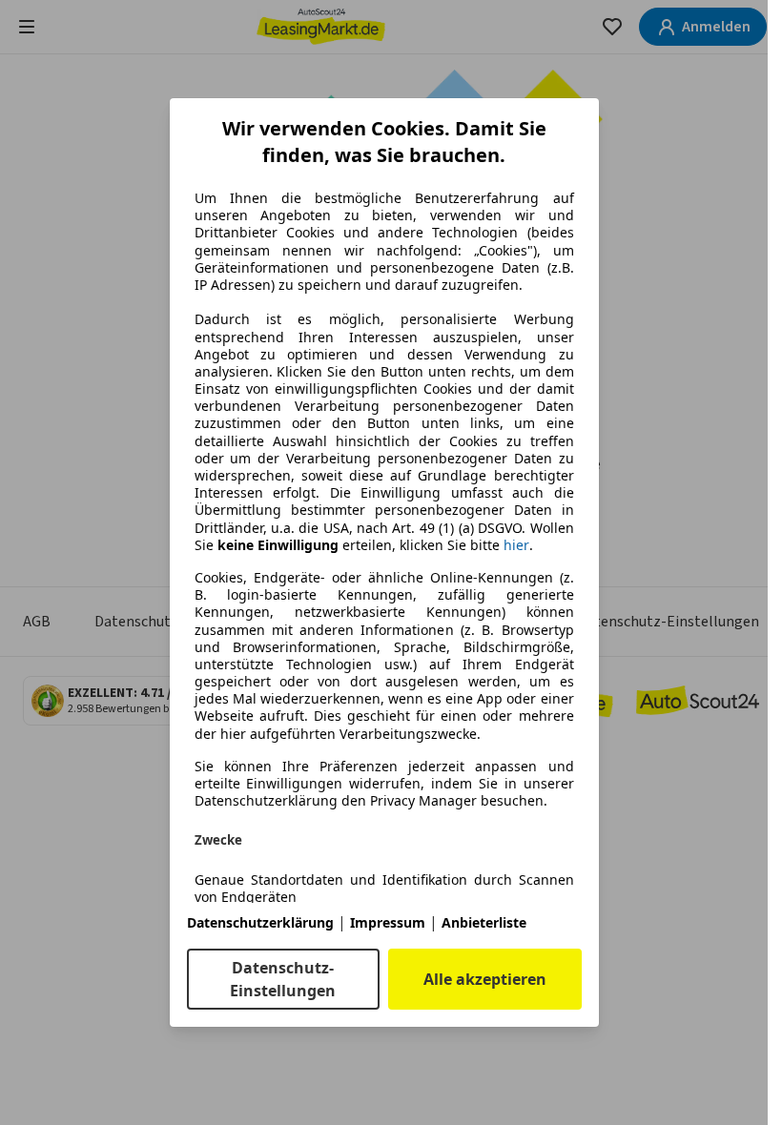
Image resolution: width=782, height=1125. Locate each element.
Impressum (387, 922)
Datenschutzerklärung (260, 922)
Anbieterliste (484, 922)
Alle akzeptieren (484, 979)
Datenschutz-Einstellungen (283, 979)
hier (516, 545)
